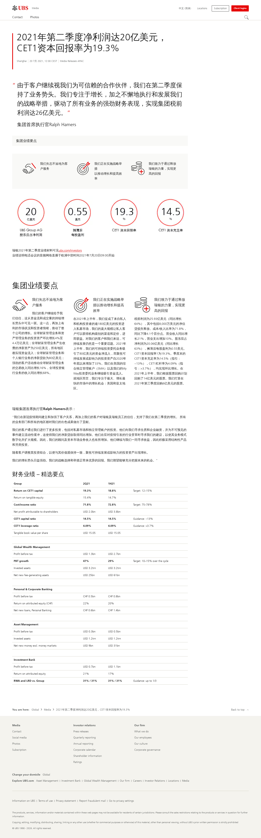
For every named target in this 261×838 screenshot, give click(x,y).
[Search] (246, 17)
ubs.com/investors (70, 250)
